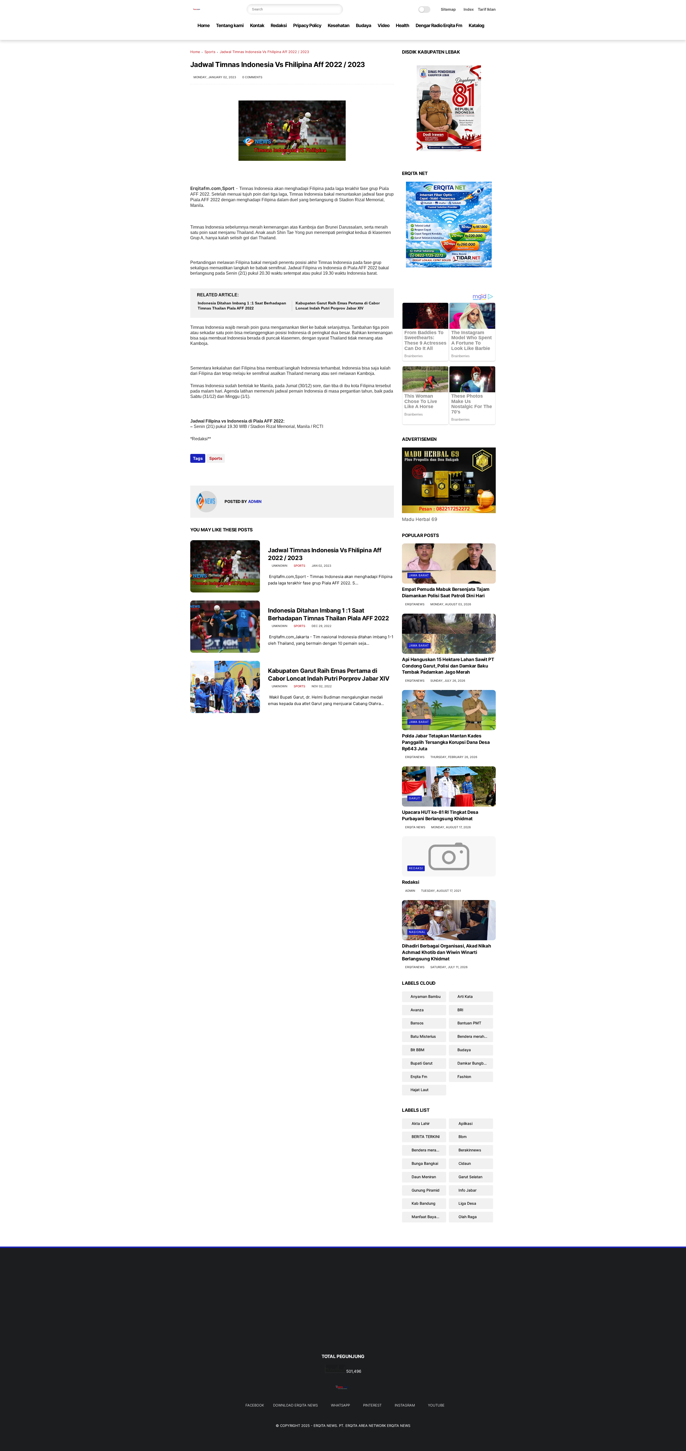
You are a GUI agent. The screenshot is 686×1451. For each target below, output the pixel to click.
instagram (405, 1405)
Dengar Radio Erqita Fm (439, 25)
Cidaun (464, 1163)
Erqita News (325, 1425)
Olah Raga (467, 1216)
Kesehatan (338, 25)
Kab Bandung (423, 1203)
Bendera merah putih (475, 1036)
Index (469, 9)
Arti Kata (465, 996)
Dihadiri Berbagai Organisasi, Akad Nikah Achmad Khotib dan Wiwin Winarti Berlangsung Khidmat (446, 952)
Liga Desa (466, 1203)
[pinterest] (475, 36)
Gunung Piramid (425, 1190)
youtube (436, 1405)
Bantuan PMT (469, 1023)
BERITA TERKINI (425, 1136)
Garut (414, 798)
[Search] (337, 9)
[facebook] (450, 36)
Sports (209, 52)
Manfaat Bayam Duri (428, 1216)
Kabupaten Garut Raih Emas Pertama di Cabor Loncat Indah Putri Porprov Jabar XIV (338, 306)
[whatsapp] (467, 36)
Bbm (462, 1136)
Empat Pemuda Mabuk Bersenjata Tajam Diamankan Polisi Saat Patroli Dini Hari (446, 592)
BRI (460, 1010)
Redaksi (279, 25)
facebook (254, 1405)
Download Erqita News (295, 1405)
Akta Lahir (420, 1123)
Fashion (464, 1076)
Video (383, 25)
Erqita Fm (419, 1076)
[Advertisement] (343, 1309)
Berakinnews (469, 1150)
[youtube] (492, 36)
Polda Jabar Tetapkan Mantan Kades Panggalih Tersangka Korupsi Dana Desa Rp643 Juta (446, 742)
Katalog (476, 25)
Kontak (257, 25)
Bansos (417, 1023)
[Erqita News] (197, 12)
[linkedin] (238, 473)
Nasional (417, 932)
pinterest (372, 1405)
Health (402, 25)
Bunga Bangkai (424, 1163)
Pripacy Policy (307, 25)
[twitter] (458, 36)
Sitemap (448, 9)
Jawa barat (419, 575)
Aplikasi (464, 1123)
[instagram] (484, 36)
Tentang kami (230, 25)
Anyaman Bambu (426, 996)
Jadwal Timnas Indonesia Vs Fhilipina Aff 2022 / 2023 (324, 554)
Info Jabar (466, 1190)
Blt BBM (417, 1049)
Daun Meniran (423, 1176)
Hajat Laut (419, 1089)
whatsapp (340, 1405)
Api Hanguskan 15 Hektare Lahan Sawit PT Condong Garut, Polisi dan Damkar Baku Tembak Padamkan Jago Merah (448, 666)
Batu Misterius (423, 1036)
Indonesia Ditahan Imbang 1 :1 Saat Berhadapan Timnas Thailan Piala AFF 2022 (242, 306)
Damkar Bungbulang (475, 1063)
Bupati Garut (422, 1063)
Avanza (417, 1010)
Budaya (363, 25)
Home (203, 25)
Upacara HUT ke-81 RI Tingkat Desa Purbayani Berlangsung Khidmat (440, 815)
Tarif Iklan (487, 9)
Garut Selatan (469, 1176)
